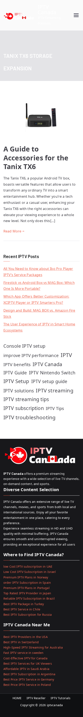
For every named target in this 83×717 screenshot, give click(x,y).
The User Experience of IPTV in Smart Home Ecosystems (39, 327)
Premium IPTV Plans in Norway (25, 577)
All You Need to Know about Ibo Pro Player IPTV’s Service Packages (38, 271)
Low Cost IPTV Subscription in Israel (29, 572)
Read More (12, 231)
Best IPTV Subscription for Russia (27, 615)
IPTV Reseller (36, 698)
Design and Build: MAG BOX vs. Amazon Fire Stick (39, 313)
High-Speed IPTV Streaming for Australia (33, 647)
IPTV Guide (15, 373)
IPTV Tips (55, 408)
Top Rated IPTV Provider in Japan (27, 593)
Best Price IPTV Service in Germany (28, 679)
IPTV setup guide (49, 381)
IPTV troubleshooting (29, 417)
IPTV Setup (16, 381)
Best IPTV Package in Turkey (23, 604)
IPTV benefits (17, 364)
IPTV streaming (54, 390)
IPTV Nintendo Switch (52, 373)
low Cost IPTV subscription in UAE (27, 566)
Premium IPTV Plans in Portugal (26, 588)
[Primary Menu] (76, 15)
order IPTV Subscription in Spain (27, 583)
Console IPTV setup (24, 346)
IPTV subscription (23, 408)
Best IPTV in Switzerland (21, 642)
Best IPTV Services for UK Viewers (27, 663)
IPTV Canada (47, 9)
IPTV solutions (18, 391)
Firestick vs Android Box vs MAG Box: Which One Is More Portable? (39, 285)
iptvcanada (55, 705)
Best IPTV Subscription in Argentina (29, 674)
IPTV (66, 354)
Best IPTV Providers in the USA (25, 637)
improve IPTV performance (31, 355)
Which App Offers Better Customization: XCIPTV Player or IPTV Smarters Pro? (36, 299)
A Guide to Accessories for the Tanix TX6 (35, 157)
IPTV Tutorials (60, 698)
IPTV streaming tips (26, 399)
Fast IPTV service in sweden (23, 653)
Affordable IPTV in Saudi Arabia (26, 669)
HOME (17, 698)
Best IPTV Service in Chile (21, 609)
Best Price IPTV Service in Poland (27, 685)
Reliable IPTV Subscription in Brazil (29, 598)
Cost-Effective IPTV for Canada (25, 658)
